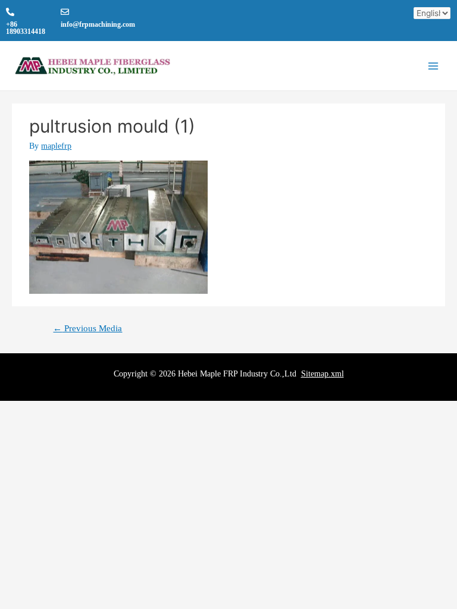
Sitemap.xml (322, 373)
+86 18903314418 (25, 28)
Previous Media (87, 328)
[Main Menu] (433, 66)
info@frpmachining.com (98, 24)
